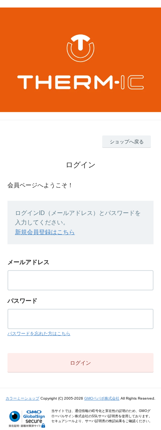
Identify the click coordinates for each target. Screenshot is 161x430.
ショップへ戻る (127, 141)
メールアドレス (28, 262)
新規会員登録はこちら (45, 232)
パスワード (22, 301)
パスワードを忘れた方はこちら (38, 333)
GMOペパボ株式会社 (101, 398)
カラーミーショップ (22, 398)
